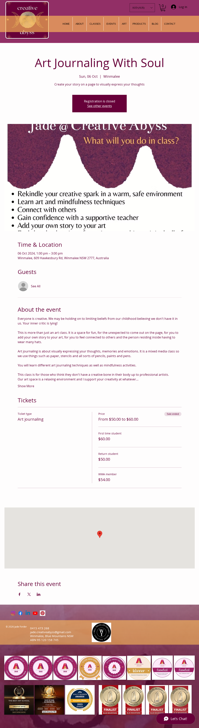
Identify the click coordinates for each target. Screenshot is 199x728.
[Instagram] (13, 613)
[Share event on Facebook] (19, 594)
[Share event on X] (29, 594)
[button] (124, 24)
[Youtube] (35, 613)
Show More (26, 386)
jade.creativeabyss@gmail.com (50, 632)
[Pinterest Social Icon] (42, 613)
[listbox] (142, 7)
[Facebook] (20, 613)
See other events (99, 106)
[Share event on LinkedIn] (38, 594)
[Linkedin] (28, 613)
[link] (163, 7)
